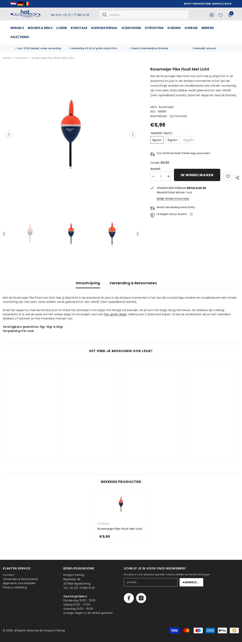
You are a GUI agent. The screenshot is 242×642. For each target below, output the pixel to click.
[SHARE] (236, 177)
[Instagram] (141, 598)
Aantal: (155, 169)
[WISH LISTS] (221, 15)
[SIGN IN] (211, 15)
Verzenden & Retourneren (20, 579)
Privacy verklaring (15, 587)
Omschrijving (88, 283)
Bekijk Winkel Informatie (173, 199)
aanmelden (192, 582)
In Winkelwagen (197, 175)
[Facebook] (129, 598)
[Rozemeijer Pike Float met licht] (121, 504)
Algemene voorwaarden (19, 583)
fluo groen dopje (115, 314)
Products (21, 58)
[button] (9, 134)
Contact (8, 575)
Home (7, 58)
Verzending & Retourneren (133, 283)
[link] (38, 48)
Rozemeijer (166, 107)
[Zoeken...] (144, 15)
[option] (71, 134)
